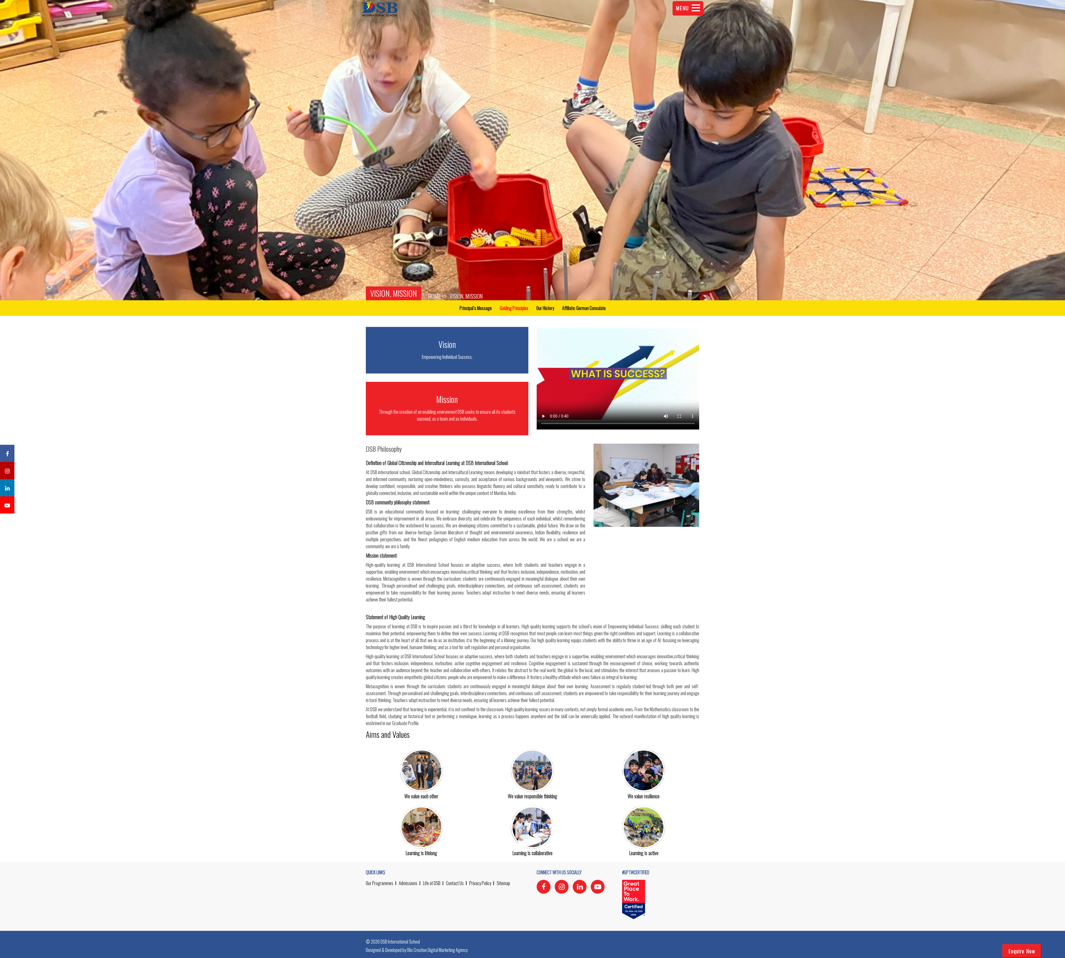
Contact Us (455, 883)
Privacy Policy (480, 883)
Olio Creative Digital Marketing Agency (437, 950)
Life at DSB (431, 883)
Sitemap (503, 883)
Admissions (408, 883)
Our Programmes (379, 883)
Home (434, 296)
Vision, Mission (393, 293)
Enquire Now (1021, 951)
